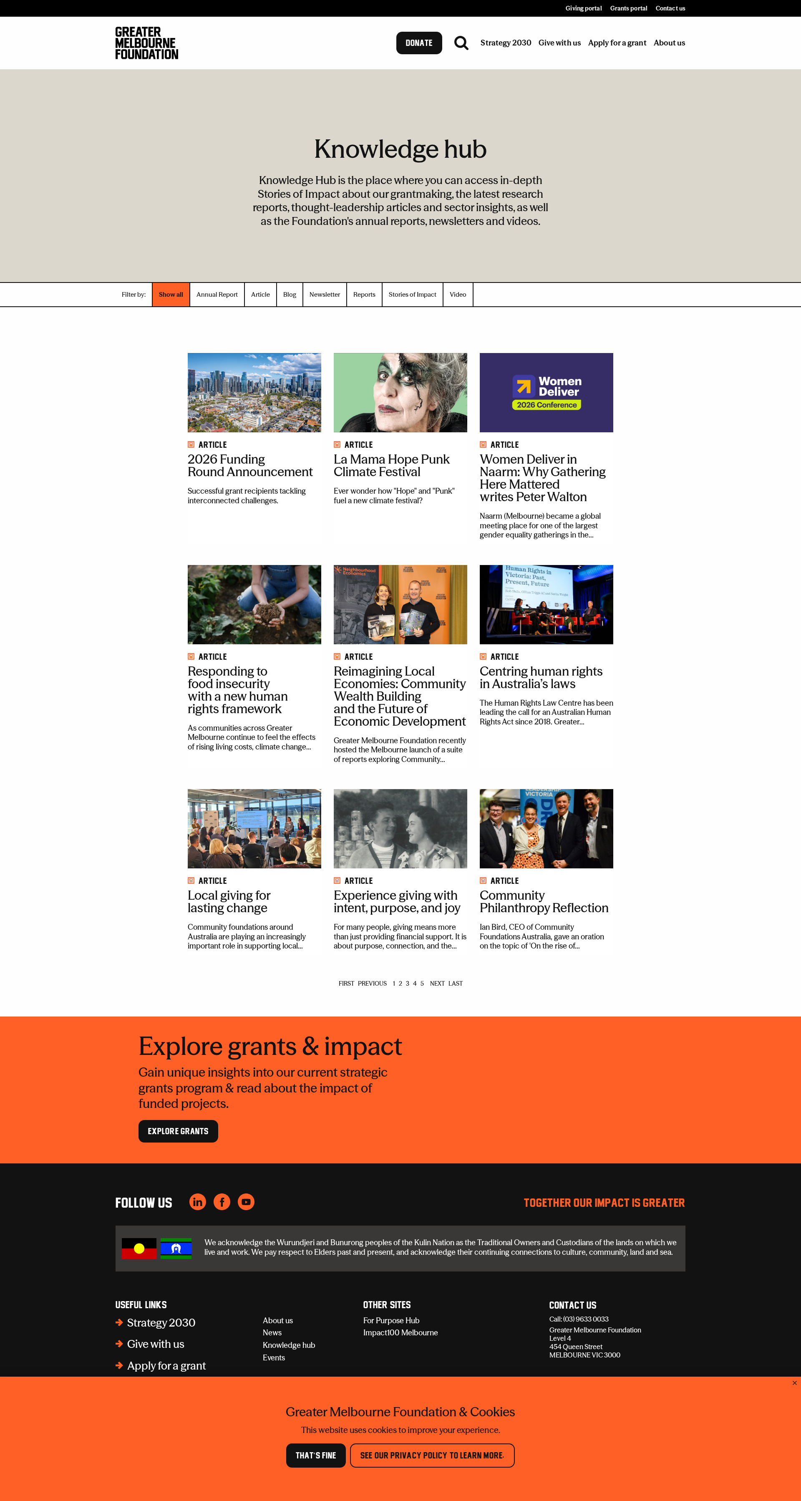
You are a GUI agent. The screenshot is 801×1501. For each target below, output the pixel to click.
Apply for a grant (166, 1365)
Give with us (155, 1344)
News (272, 1332)
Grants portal (628, 8)
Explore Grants (178, 1131)
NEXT (437, 983)
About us (278, 1320)
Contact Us (573, 1305)
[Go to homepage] (147, 43)
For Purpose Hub (391, 1320)
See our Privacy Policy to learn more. (432, 1455)
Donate (419, 43)
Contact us (670, 8)
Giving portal (584, 8)
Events (274, 1357)
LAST (455, 983)
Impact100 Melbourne (400, 1332)
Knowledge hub (289, 1345)
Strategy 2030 (161, 1322)
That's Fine (316, 1455)
